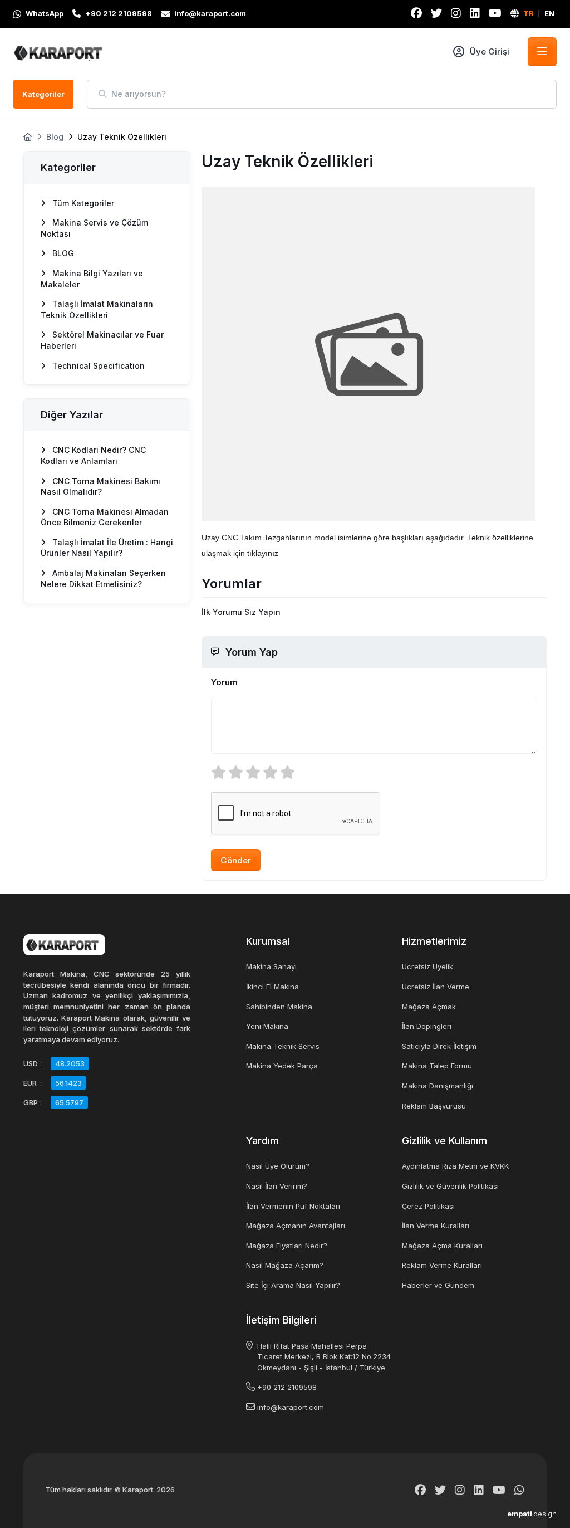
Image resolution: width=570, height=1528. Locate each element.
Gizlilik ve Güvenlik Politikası (450, 1186)
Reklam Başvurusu (434, 1105)
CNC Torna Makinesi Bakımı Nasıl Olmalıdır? (100, 486)
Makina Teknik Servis (283, 1046)
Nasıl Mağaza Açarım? (284, 1265)
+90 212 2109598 (287, 1387)
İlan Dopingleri (426, 1026)
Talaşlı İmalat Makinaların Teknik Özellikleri (97, 309)
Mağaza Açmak (429, 1006)
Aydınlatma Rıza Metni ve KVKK (455, 1165)
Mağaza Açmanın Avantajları (295, 1225)
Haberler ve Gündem (438, 1285)
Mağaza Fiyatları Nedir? (286, 1245)
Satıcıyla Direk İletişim (439, 1046)
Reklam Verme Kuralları (442, 1265)
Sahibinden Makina (279, 1006)
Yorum (224, 682)
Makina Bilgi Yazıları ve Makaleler (92, 279)
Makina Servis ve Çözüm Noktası (94, 228)
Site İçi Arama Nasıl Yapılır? (293, 1285)
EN (549, 13)
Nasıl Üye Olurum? (277, 1165)
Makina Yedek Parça (282, 1065)
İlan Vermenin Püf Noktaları (293, 1206)
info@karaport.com (290, 1407)
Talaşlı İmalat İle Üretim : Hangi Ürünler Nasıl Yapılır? (107, 548)
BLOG (62, 253)
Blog (54, 137)
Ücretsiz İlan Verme (435, 986)
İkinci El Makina (272, 986)
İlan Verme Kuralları (435, 1225)
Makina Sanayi (271, 966)
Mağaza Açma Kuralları (442, 1245)
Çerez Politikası (428, 1206)
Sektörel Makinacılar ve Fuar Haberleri (102, 340)
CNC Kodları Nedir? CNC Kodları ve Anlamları (93, 455)
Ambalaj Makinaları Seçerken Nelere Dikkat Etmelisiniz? (103, 578)
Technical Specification (97, 365)
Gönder (235, 860)
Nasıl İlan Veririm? (276, 1186)
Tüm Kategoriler (82, 203)
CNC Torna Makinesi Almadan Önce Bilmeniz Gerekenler (105, 517)
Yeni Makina (267, 1026)
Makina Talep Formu (437, 1065)
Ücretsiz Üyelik (427, 966)
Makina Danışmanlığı (437, 1085)
